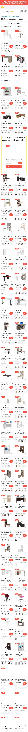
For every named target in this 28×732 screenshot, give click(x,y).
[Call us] (2, 7)
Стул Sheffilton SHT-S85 (7, 630)
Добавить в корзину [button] (14, 167)
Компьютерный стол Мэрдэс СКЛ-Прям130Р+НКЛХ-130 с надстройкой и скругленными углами (7, 457)
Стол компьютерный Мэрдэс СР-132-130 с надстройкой (6, 482)
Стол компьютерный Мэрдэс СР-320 (6, 334)
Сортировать (7, 26)
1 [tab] (5, 64)
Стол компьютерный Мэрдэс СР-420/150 (20, 99)
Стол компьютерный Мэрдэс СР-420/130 (20, 359)
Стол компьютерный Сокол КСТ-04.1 (20, 630)
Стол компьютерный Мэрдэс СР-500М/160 (6, 235)
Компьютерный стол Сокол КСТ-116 (6, 359)
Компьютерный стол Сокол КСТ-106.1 (6, 433)
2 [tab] (6, 64)
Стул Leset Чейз (19, 42)
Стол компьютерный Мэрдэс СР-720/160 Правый (20, 482)
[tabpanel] (7, 34)
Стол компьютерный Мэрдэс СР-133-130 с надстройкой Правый (20, 457)
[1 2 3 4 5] (21, 228)
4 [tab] (21, 64)
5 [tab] (8, 64)
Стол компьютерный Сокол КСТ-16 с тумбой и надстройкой (7, 211)
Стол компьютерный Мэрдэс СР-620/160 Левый (20, 408)
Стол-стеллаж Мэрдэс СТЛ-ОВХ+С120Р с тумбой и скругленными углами (7, 704)
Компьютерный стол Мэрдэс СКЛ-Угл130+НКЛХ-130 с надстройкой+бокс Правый (6, 42)
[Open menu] (2, 11)
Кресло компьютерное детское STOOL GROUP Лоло (7, 99)
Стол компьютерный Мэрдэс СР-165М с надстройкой (20, 285)
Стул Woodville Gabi (6, 605)
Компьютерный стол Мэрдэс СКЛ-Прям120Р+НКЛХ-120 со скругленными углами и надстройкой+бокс (20, 655)
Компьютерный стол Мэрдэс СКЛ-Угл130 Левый (6, 581)
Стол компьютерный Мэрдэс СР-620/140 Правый (20, 383)
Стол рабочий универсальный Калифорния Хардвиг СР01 (20, 124)
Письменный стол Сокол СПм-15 (19, 67)
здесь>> (24, 3)
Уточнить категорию (14, 23)
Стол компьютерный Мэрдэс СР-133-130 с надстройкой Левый (6, 729)
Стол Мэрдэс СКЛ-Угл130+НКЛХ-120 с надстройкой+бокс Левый (20, 433)
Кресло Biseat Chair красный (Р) (14, 159)
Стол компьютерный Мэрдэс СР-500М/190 (20, 679)
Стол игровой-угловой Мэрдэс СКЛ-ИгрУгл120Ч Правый (7, 285)
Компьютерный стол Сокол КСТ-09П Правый (20, 531)
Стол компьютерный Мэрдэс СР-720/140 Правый (6, 556)
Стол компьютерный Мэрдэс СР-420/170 (6, 186)
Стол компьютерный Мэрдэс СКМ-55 (6, 260)
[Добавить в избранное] (11, 39)
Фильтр (19, 26)
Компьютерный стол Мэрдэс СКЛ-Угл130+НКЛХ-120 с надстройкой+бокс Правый (20, 260)
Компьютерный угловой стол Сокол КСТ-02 (6, 408)
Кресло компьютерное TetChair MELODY (20, 605)
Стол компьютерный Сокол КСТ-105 (20, 507)
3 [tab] (7, 430)
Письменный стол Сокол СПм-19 (19, 729)
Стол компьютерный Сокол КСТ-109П (20, 186)
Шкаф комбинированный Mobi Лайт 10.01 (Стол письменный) (20, 556)
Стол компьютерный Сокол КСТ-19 (6, 309)
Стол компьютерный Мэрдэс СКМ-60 (20, 211)
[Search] (6, 7)
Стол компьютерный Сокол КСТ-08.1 (20, 334)
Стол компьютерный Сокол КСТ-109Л (6, 124)
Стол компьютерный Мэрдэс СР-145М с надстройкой (6, 507)
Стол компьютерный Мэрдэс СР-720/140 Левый (6, 531)
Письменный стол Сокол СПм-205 (5, 67)
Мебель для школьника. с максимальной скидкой (13, 139)
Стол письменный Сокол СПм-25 (19, 309)
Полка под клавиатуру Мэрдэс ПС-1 (7, 383)
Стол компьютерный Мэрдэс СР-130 (6, 655)
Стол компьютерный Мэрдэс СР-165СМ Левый (20, 581)
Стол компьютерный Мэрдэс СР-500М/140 (20, 235)
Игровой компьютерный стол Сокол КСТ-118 (20, 704)
